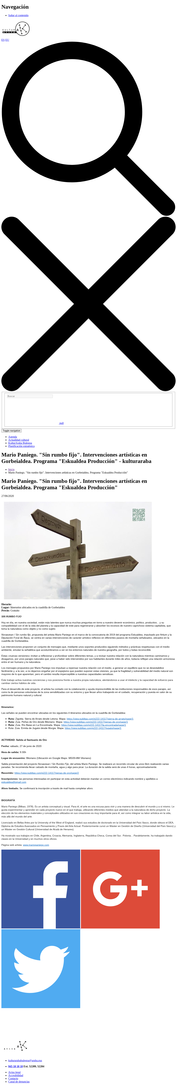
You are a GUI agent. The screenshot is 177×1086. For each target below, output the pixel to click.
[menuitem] (12, 436)
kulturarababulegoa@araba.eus (25, 1060)
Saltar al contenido (18, 15)
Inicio (11, 469)
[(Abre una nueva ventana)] (41, 927)
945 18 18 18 (15, 1066)
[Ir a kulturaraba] (16, 36)
